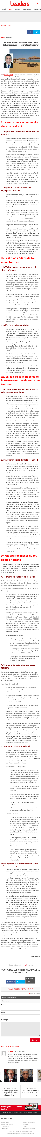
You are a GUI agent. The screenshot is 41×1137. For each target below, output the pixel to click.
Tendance (35, 1113)
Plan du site (25, 1124)
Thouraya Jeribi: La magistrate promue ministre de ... (11, 1092)
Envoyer (35, 1040)
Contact (25, 1126)
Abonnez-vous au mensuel (29, 1128)
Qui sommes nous (5, 1126)
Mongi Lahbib (8, 75)
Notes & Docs (27, 9)
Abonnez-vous (30, 980)
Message (4, 1020)
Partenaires (5, 1113)
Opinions (30, 1113)
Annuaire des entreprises (29, 1122)
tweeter (36, 32)
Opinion (17, 9)
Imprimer (30, 965)
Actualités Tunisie (5, 1122)
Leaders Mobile (4, 1128)
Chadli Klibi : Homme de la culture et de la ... (29, 1092)
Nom (3, 1005)
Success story (23, 1113)
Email (3, 1012)
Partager (30, 32)
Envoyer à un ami (15, 965)
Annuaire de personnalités (7, 1124)
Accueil (3, 25)
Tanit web (32, 1134)
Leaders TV (16, 1113)
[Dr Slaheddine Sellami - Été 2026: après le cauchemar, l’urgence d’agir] (8, 1075)
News (9, 25)
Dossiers (11, 1113)
